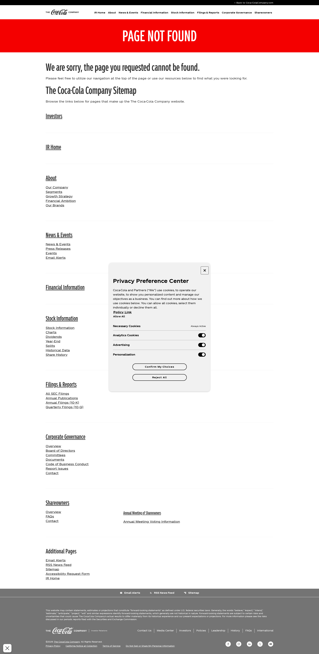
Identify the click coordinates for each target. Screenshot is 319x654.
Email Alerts (56, 257)
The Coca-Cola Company (67, 642)
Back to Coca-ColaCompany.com (253, 2)
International (265, 630)
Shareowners (263, 12)
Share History (56, 354)
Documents (55, 459)
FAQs (50, 516)
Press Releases (58, 248)
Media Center (165, 630)
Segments (54, 191)
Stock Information (182, 12)
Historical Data (58, 350)
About (112, 12)
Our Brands (55, 205)
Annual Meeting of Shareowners (142, 512)
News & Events (128, 12)
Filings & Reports (208, 12)
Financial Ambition (61, 200)
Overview (64, 446)
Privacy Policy (53, 646)
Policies (201, 630)
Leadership (218, 630)
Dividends (54, 336)
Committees (55, 455)
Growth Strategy (59, 196)
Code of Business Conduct (67, 464)
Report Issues (57, 468)
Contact (52, 473)
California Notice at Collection (81, 646)
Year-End (53, 341)
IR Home (99, 12)
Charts (51, 332)
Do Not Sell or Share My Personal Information (150, 646)
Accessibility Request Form (68, 573)
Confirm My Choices (159, 366)
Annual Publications (62, 398)
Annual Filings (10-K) (62, 402)
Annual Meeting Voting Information (151, 521)
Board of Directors (60, 450)
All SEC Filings (57, 393)
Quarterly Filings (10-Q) (64, 407)
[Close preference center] (204, 270)
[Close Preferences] (7, 648)
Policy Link (122, 312)
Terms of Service (111, 646)
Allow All (119, 316)
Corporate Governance (237, 12)
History (235, 630)
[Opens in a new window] (228, 644)
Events (51, 253)
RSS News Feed (58, 564)
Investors (54, 115)
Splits (50, 345)
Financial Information (154, 12)
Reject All (159, 377)
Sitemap (52, 569)
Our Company (57, 187)
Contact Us (144, 630)
